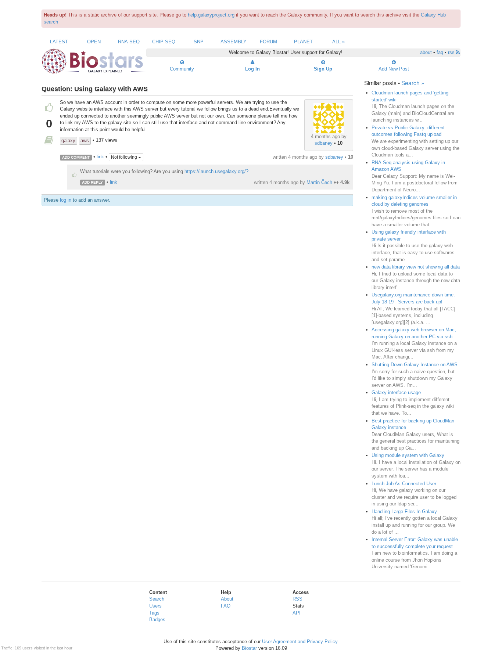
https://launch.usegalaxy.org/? (216, 171)
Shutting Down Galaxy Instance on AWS (415, 364)
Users (155, 606)
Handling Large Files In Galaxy (404, 511)
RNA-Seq (129, 41)
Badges (157, 619)
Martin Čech (319, 182)
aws (84, 140)
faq (440, 52)
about (426, 52)
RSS (297, 599)
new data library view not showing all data (416, 267)
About (227, 599)
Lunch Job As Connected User (404, 483)
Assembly (233, 41)
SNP (199, 41)
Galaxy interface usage (396, 392)
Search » (412, 83)
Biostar (249, 648)
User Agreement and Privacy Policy (299, 641)
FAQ (225, 606)
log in (65, 200)
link (100, 157)
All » (338, 41)
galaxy (68, 140)
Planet (303, 41)
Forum (268, 41)
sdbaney (324, 143)
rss (452, 52)
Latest (59, 41)
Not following (124, 157)
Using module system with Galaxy (408, 455)
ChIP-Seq (163, 41)
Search (156, 599)
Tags (154, 613)
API (297, 613)
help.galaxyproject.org (211, 15)
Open (94, 41)
